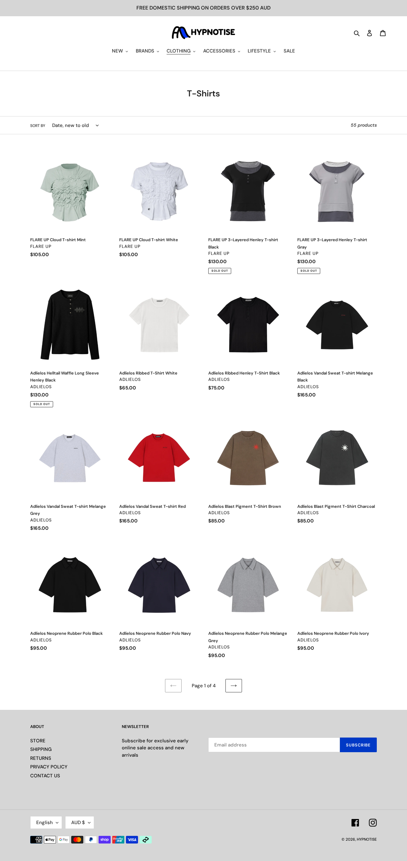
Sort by (37, 125)
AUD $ (78, 822)
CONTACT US (45, 776)
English (44, 822)
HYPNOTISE (367, 839)
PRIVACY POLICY (48, 767)
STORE (37, 741)
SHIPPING (41, 749)
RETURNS (40, 758)
